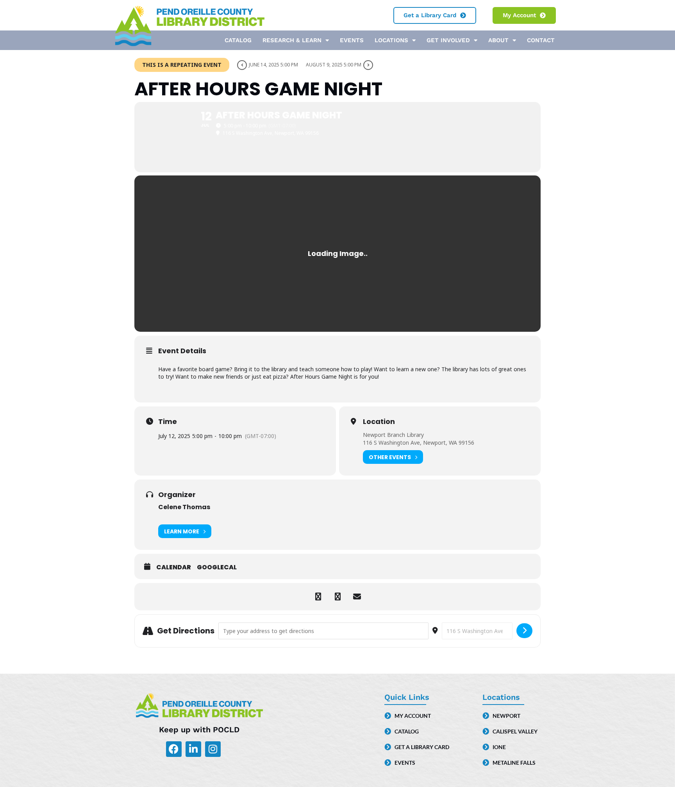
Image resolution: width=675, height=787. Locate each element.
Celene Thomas (184, 507)
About (498, 40)
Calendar (173, 567)
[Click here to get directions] (524, 630)
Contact (541, 40)
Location (379, 421)
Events (352, 40)
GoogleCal (217, 567)
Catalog (238, 40)
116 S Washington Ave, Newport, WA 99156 (418, 442)
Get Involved (448, 40)
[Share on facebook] (318, 596)
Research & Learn (291, 40)
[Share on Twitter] (337, 596)
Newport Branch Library (393, 434)
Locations (391, 40)
